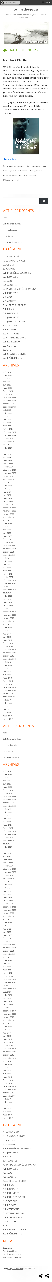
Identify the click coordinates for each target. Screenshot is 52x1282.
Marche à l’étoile (15, 60)
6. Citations (10, 325)
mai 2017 (7, 709)
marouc (22, 166)
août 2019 (7, 624)
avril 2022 (7, 533)
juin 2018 (6, 668)
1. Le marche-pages (14, 260)
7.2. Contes (9, 345)
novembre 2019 (9, 615)
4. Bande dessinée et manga (19, 288)
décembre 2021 (9, 545)
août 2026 (7, 372)
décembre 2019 (9, 611)
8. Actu (7, 349)
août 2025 (7, 410)
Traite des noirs (30, 175)
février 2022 (8, 539)
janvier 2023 (8, 504)
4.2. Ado (7, 297)
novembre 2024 (9, 435)
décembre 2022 (9, 507)
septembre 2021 (9, 555)
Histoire (39, 171)
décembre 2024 (9, 432)
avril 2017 (7, 712)
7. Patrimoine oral (14, 337)
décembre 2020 (9, 580)
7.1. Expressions (12, 341)
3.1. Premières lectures (17, 272)
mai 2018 (7, 671)
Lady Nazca (8, 236)
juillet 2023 (7, 485)
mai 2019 (7, 634)
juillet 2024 (7, 448)
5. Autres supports (14, 305)
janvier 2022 (8, 542)
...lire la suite (9, 159)
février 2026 (8, 391)
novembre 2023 (9, 473)
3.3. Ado (43, 166)
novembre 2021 (9, 549)
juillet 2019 (7, 627)
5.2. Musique (10, 313)
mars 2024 (7, 460)
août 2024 (7, 444)
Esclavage (31, 171)
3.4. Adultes (10, 284)
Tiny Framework (15, 1269)
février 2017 (8, 719)
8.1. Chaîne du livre (14, 353)
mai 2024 (7, 454)
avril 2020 (7, 599)
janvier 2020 (8, 608)
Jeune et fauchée (10, 230)
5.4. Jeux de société (14, 321)
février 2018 (8, 681)
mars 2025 (7, 426)
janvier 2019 (8, 646)
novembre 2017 (9, 690)
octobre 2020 (8, 586)
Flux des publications (11, 1251)
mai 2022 (7, 530)
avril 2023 (7, 495)
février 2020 (8, 605)
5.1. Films (8, 309)
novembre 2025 (9, 400)
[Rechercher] (43, 201)
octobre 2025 (8, 404)
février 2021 (8, 574)
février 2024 (8, 463)
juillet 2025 (7, 413)
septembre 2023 (9, 479)
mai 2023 (7, 492)
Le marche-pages (26, 9)
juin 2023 (6, 489)
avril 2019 (7, 637)
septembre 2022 (9, 517)
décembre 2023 (9, 470)
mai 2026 (7, 381)
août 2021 (7, 558)
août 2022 (7, 520)
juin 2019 (6, 630)
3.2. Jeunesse (35, 166)
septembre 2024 (9, 441)
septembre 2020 (9, 589)
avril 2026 (7, 385)
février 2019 (8, 643)
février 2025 (8, 429)
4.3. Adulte (9, 301)
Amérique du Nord (12, 171)
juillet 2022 (7, 523)
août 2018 (7, 662)
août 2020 (7, 593)
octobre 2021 (8, 552)
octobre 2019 (8, 618)
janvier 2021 (8, 577)
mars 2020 (7, 602)
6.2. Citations (11, 333)
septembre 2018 (9, 659)
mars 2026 (7, 388)
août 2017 (7, 700)
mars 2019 (7, 640)
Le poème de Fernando (12, 242)
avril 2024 (7, 457)
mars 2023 (7, 498)
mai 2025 (7, 419)
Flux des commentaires (12, 1254)
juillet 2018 (7, 665)
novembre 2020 (9, 583)
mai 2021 (7, 564)
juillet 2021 (7, 561)
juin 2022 (6, 526)
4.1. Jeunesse (10, 293)
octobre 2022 (8, 514)
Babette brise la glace (12, 224)
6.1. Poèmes (9, 329)
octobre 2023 (8, 476)
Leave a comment (12, 180)
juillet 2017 (7, 703)
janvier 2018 (8, 684)
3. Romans (9, 268)
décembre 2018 (9, 649)
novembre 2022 (9, 511)
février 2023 (8, 501)
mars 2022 (7, 536)
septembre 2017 (9, 697)
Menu (47, 2)
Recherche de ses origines (13, 175)
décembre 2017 (9, 687)
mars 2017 (7, 716)
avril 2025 (7, 422)
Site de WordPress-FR (12, 1257)
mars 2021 (7, 571)
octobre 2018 (8, 656)
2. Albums (9, 264)
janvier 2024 (8, 467)
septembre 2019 (9, 621)
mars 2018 (7, 678)
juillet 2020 (7, 596)
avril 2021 (7, 567)
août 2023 (7, 482)
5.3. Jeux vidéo (11, 317)
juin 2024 (6, 451)
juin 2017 (6, 706)
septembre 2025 (9, 407)
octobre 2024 (8, 438)
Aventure (23, 171)
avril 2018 (7, 675)
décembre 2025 (9, 397)
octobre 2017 (8, 693)
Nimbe (5, 217)
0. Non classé (11, 256)
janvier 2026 (8, 394)
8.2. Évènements (12, 357)
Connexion (7, 1248)
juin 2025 (6, 416)
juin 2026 (6, 378)
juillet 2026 (7, 375)
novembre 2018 (9, 653)
